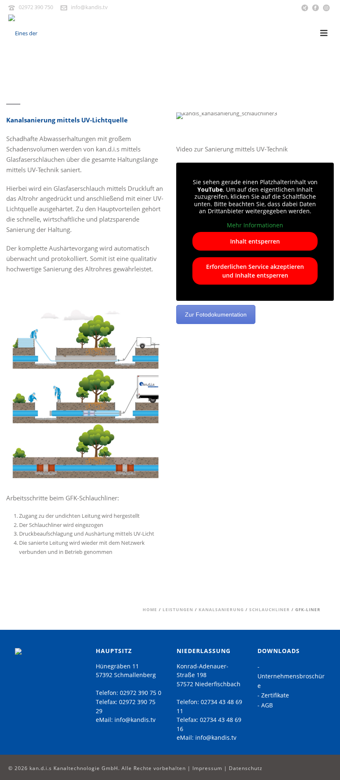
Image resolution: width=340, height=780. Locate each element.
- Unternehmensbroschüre (291, 676)
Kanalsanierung (221, 609)
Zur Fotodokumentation (216, 314)
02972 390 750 (36, 7)
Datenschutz (245, 768)
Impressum (207, 768)
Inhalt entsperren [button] (255, 241)
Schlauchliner (269, 609)
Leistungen (178, 609)
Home (150, 609)
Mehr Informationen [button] (255, 225)
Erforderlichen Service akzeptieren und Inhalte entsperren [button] (255, 271)
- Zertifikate (273, 695)
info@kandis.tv (89, 7)
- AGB (265, 705)
